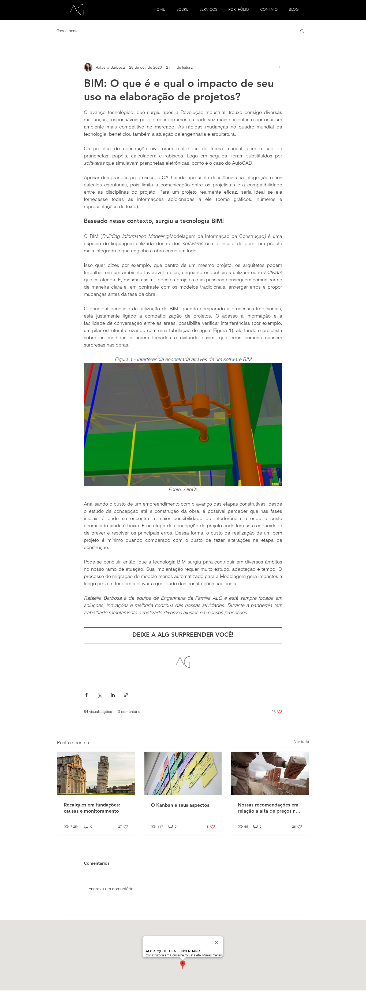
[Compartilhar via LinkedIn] (112, 695)
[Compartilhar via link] (125, 695)
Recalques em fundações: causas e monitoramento (92, 808)
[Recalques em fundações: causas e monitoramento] (96, 773)
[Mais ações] (279, 67)
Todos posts (68, 30)
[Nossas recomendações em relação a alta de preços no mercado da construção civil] (270, 773)
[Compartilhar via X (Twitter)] (99, 695)
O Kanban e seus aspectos (180, 805)
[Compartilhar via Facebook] (86, 695)
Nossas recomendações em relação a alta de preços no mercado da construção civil (269, 808)
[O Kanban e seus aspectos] (183, 773)
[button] (302, 30)
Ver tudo (301, 741)
